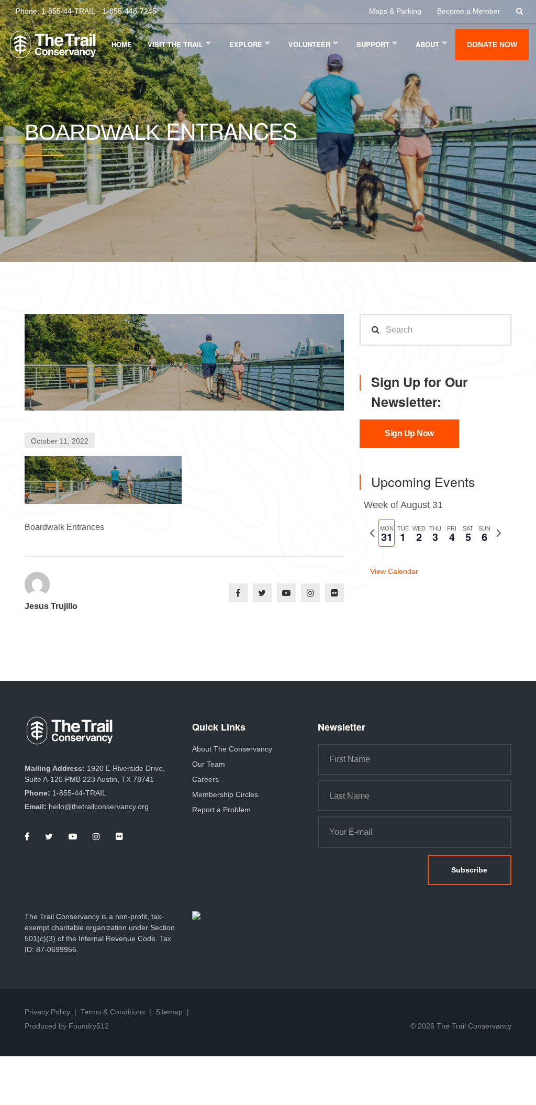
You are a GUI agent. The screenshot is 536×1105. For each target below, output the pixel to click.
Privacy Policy (47, 1012)
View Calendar (394, 571)
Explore (245, 44)
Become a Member (468, 11)
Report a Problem (221, 809)
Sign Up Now (409, 433)
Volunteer (309, 44)
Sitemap (169, 1012)
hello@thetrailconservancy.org (99, 806)
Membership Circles (225, 794)
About (427, 44)
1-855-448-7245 (130, 11)
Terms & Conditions (113, 1012)
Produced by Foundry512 (67, 1026)
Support (372, 44)
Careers (205, 779)
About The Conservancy (232, 749)
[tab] (386, 533)
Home (121, 44)
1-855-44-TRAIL (68, 11)
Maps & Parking (395, 11)
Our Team (208, 764)
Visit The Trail (175, 44)
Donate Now (492, 44)
